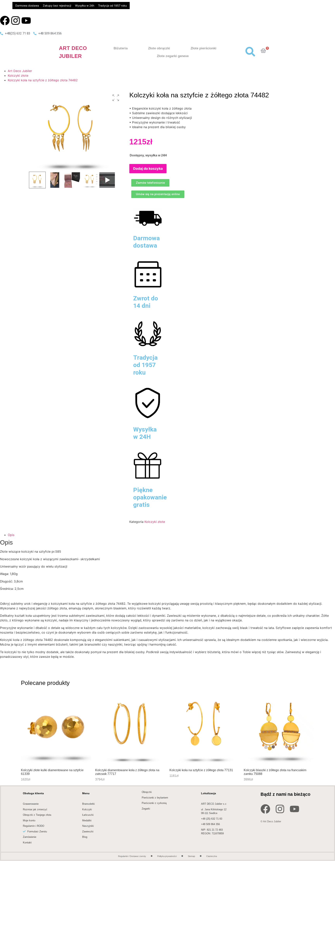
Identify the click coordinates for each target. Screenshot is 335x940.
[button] (116, 98)
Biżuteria (121, 48)
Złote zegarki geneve (173, 56)
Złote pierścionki (203, 48)
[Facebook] (5, 20)
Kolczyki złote (18, 75)
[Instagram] (15, 20)
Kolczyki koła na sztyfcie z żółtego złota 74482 (43, 80)
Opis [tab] (11, 535)
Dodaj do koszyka (148, 168)
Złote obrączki (159, 48)
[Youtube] (26, 20)
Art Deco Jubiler (20, 71)
